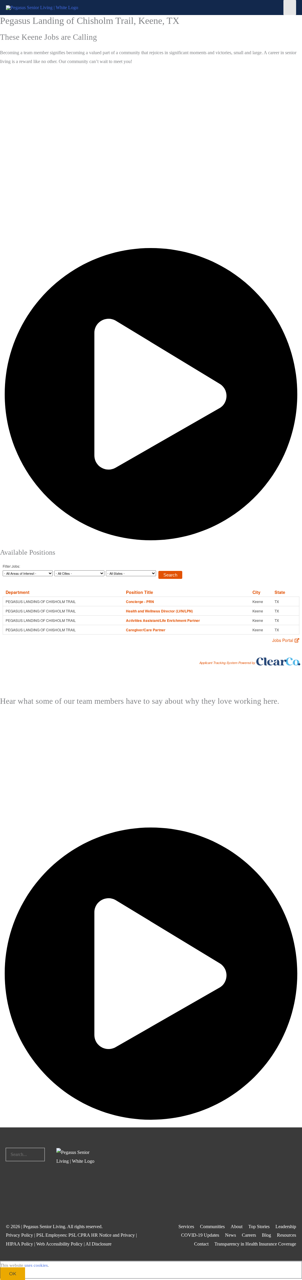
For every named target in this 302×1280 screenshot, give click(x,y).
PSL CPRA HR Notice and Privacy (101, 1235)
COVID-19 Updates (200, 1235)
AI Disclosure (98, 1243)
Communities (212, 1226)
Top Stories (259, 1226)
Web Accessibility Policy (59, 1243)
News (230, 1235)
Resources (286, 1235)
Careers (249, 1235)
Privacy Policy (19, 1235)
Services (186, 1226)
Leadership (285, 1226)
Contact (201, 1243)
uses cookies (36, 1265)
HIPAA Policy (19, 1243)
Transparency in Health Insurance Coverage (255, 1243)
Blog (266, 1235)
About (236, 1226)
